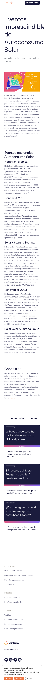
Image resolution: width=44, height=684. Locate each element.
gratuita (12, 398)
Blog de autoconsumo (13, 624)
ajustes (21, 674)
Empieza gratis (32, 3)
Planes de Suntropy (12, 598)
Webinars (8, 615)
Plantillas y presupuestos (14, 580)
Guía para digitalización (13, 629)
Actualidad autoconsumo (15, 58)
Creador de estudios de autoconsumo (19, 575)
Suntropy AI (9, 584)
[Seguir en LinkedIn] (11, 660)
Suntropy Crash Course (13, 620)
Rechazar (19, 678)
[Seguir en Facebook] (15, 660)
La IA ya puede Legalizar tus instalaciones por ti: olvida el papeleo (19, 454)
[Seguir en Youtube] (6, 660)
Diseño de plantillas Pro (13, 602)
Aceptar (8, 678)
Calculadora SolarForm (13, 571)
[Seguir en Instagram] (20, 660)
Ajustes (29, 678)
